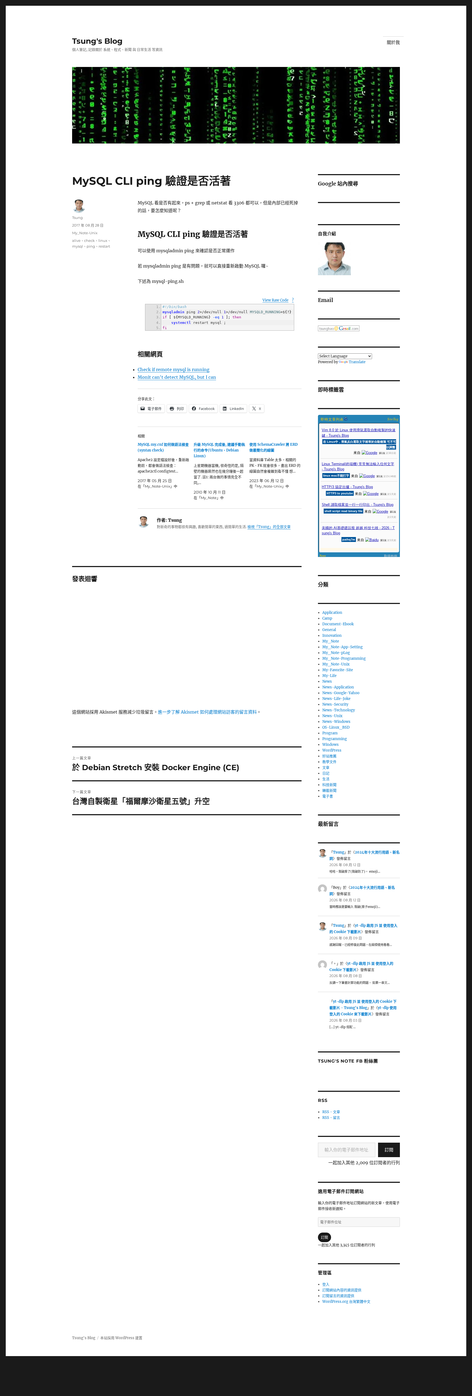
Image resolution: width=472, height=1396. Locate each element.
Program (330, 733)
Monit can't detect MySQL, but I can (177, 377)
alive (76, 240)
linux (102, 240)
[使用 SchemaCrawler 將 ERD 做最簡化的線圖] (277, 465)
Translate (357, 362)
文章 (325, 767)
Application (332, 612)
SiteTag (393, 419)
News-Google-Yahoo (340, 693)
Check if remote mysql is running (174, 369)
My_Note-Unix (85, 233)
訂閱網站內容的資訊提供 (341, 1290)
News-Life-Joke (336, 698)
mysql (77, 246)
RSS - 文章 (331, 1112)
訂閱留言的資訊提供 (338, 1296)
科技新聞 (329, 784)
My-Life (329, 675)
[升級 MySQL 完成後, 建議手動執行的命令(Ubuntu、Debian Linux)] (222, 471)
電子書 (327, 796)
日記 (325, 773)
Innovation (332, 635)
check (89, 240)
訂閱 (389, 1149)
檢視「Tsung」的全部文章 (269, 526)
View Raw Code (275, 300)
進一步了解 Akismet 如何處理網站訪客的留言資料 (207, 712)
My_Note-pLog (336, 652)
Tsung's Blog (97, 41)
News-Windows (336, 721)
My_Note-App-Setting (342, 647)
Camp (327, 618)
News (327, 681)
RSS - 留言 (331, 1117)
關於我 (393, 42)
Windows (330, 744)
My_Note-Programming (344, 658)
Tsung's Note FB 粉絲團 (348, 1061)
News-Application (338, 687)
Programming (334, 739)
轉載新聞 (329, 790)
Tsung (77, 217)
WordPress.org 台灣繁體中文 (346, 1301)
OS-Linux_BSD (336, 727)
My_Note (330, 641)
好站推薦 (329, 756)
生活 (325, 779)
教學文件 (329, 761)
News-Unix (332, 716)
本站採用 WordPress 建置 (121, 1338)
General (329, 629)
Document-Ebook (338, 624)
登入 (325, 1284)
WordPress (331, 750)
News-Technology (338, 710)
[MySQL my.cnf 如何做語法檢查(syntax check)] (166, 465)
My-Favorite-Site (337, 670)
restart (104, 246)
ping (91, 246)
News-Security (335, 704)
